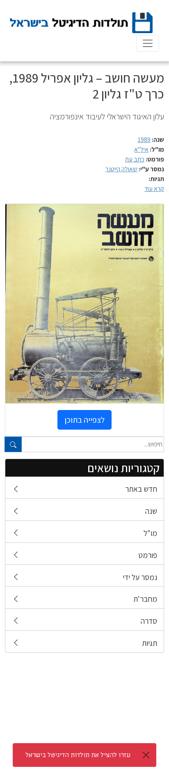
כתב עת (134, 159)
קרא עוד (154, 188)
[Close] (146, 755)
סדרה (149, 621)
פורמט (147, 555)
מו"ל (150, 533)
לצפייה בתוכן (84, 420)
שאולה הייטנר (121, 169)
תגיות (149, 643)
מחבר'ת (145, 599)
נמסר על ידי (140, 577)
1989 (144, 139)
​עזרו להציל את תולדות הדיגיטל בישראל (77, 755)
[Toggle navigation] (147, 43)
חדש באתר (141, 489)
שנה (151, 511)
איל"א (141, 149)
